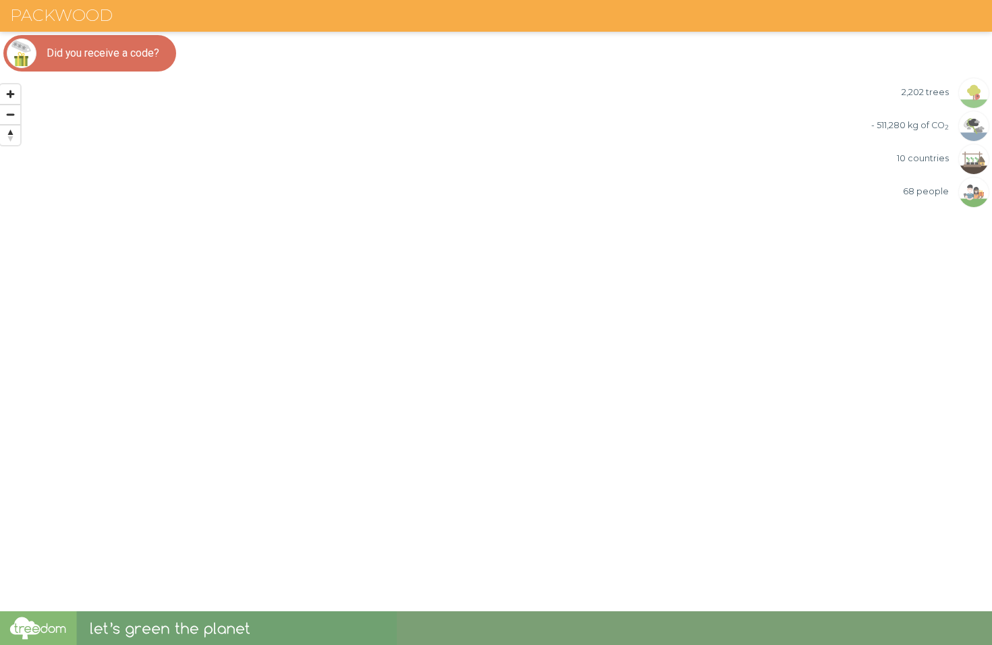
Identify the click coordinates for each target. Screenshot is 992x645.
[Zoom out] (10, 115)
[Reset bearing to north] (10, 135)
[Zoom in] (10, 94)
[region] (496, 305)
